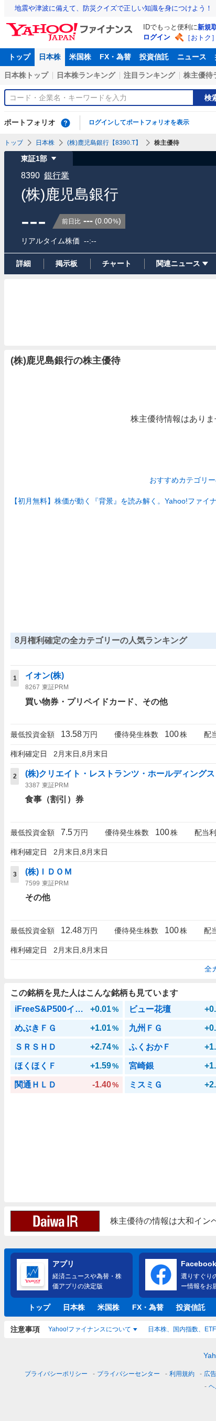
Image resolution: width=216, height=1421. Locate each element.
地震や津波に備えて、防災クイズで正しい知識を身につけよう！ (113, 8)
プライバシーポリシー (56, 1373)
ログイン (156, 37)
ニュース (192, 56)
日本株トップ (26, 75)
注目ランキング (149, 75)
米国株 (80, 56)
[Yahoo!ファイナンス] (71, 26)
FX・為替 (115, 56)
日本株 (50, 56)
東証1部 (34, 158)
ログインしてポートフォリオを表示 (139, 122)
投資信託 (154, 56)
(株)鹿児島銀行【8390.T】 (104, 142)
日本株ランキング (86, 75)
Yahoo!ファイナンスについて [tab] (89, 1329)
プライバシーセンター (128, 1373)
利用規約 (182, 1373)
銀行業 (56, 175)
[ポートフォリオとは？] (65, 123)
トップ (19, 56)
